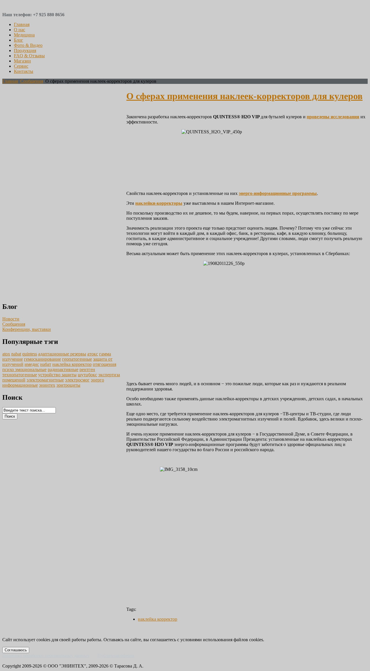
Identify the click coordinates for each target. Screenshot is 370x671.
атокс (92, 353)
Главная (10, 81)
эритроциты (68, 385)
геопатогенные (77, 359)
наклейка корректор (72, 364)
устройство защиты (57, 374)
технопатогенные (19, 374)
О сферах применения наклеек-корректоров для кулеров (244, 96)
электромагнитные (45, 379)
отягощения (104, 364)
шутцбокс (87, 374)
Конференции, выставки (26, 329)
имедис (32, 364)
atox (6, 353)
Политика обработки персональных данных (45, 655)
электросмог (77, 379)
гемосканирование (42, 359)
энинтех (47, 385)
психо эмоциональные (24, 369)
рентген (87, 369)
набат (45, 364)
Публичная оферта (115, 655)
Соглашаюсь (16, 650)
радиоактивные (63, 369)
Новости (10, 318)
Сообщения (31, 81)
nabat (16, 353)
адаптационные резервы (62, 353)
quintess (29, 353)
